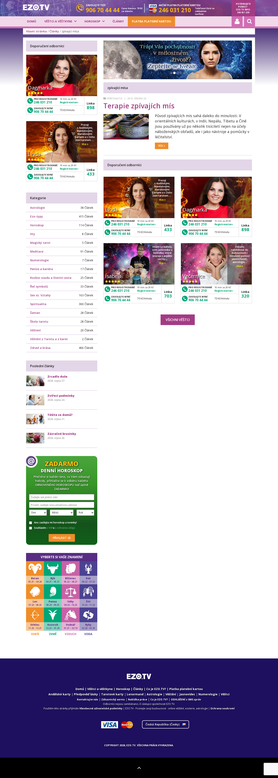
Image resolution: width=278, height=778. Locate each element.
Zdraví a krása (40, 348)
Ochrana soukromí (222, 708)
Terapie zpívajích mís (138, 105)
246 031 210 (120, 224)
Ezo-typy (36, 216)
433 (168, 229)
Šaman (35, 313)
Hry (32, 234)
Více (160, 145)
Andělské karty (59, 694)
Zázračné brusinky (61, 434)
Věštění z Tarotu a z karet (49, 339)
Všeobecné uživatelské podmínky (101, 708)
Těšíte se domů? (60, 415)
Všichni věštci (178, 320)
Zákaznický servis (113, 699)
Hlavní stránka (36, 31)
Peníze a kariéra (41, 269)
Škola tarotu (39, 321)
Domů (31, 21)
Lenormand (135, 694)
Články (118, 21)
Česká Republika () (163, 724)
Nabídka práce (137, 699)
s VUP (50, 528)
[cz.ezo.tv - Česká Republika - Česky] (36, 7)
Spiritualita (114, 98)
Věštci (225, 694)
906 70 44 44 (120, 233)
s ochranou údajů (65, 528)
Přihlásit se (62, 538)
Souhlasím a (54, 528)
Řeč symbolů (39, 286)
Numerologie (39, 260)
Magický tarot (40, 243)
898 (245, 229)
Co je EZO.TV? (156, 689)
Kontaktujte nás (87, 699)
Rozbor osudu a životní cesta (50, 278)
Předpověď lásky (86, 694)
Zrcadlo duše (57, 376)
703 (168, 295)
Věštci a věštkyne (58, 21)
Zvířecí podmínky (60, 396)
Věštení (35, 330)
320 (245, 295)
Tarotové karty (112, 694)
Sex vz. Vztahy (40, 295)
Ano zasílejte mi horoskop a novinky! (55, 522)
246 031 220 (243, 12)
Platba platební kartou (151, 21)
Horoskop (92, 21)
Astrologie (37, 208)
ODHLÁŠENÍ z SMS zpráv (186, 699)
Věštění (170, 694)
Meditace (36, 251)
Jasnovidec (187, 694)
